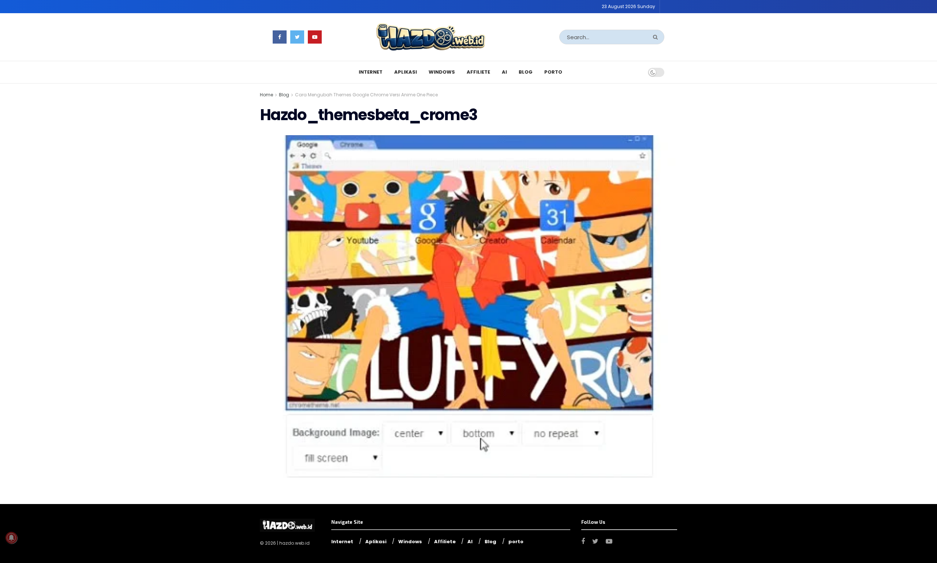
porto (553, 71)
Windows (442, 71)
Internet (370, 71)
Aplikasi (405, 71)
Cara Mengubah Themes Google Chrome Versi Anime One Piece (366, 95)
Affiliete (478, 71)
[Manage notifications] (11, 538)
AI (504, 71)
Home (266, 95)
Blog (526, 71)
